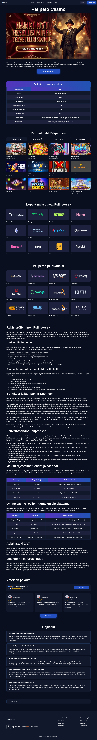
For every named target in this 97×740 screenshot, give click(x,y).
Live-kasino (36, 139)
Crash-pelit (58, 139)
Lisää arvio (81, 587)
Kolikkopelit (79, 139)
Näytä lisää (48, 615)
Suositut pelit (15, 139)
